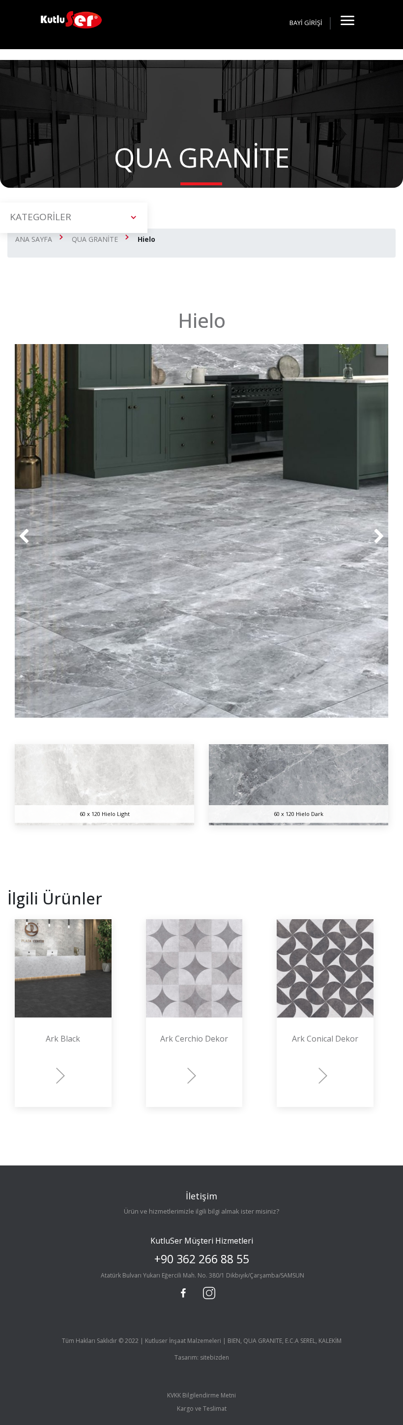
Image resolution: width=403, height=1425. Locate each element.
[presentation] (23, 536)
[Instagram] (208, 1292)
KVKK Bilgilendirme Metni (201, 1395)
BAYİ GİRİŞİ (305, 22)
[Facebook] (183, 1293)
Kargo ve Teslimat (202, 1408)
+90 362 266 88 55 (201, 1259)
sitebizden (214, 1357)
